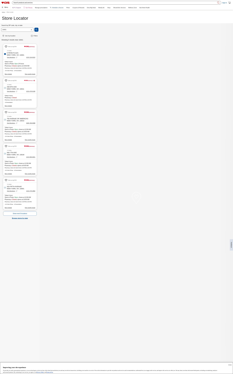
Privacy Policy (40, 372)
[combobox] (17, 30)
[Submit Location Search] (36, 30)
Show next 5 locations (20, 213)
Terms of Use (49, 372)
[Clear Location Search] (31, 30)
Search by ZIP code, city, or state (11, 25)
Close (230, 364)
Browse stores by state (20, 218)
